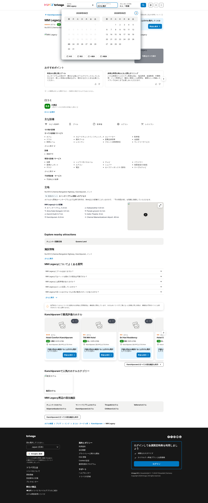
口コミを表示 (50, 112)
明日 (81, 56)
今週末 (92, 56)
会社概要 (82, 450)
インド (67, 423)
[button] (81, 5)
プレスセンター (32, 482)
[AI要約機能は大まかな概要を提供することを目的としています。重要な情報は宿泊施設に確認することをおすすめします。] (46, 91)
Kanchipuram (96, 423)
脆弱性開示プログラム (87, 464)
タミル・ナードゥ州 (80, 423)
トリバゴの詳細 (85, 476)
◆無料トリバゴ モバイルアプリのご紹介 (42, 490)
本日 (70, 56)
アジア (58, 423)
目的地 (69, 4)
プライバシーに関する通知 (89, 453)
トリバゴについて (33, 471)
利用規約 (82, 446)
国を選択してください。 (35, 442)
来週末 (105, 56)
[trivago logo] (54, 5)
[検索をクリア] (93, 5)
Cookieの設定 (84, 460)
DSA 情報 (82, 457)
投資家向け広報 (32, 478)
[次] (136, 13)
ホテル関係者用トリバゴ (35, 494)
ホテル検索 (49, 423)
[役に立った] (95, 84)
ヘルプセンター (85, 473)
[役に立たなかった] (99, 84)
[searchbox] (81, 6)
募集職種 (29, 475)
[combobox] (80, 5)
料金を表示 (154, 26)
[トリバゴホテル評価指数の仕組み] (77, 107)
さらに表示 (49, 146)
